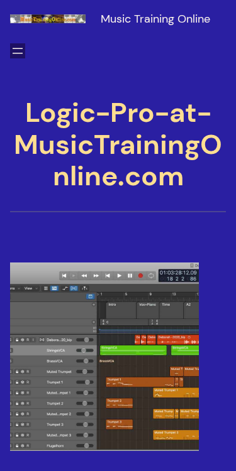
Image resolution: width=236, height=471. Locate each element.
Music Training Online (155, 18)
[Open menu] (17, 50)
